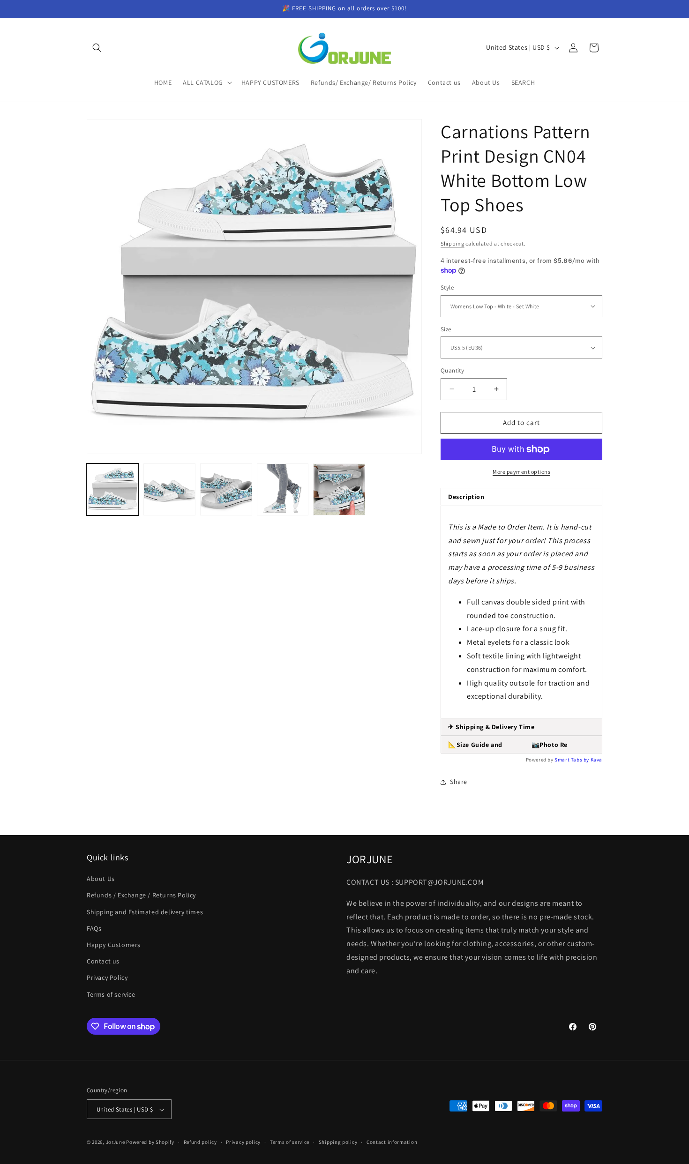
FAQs (94, 928)
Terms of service (111, 994)
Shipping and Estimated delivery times (145, 912)
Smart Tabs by (572, 759)
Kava (596, 759)
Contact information (392, 1142)
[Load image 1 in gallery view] (113, 489)
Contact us (103, 961)
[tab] (521, 727)
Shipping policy (338, 1142)
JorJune (115, 1142)
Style (447, 287)
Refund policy (200, 1142)
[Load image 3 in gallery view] (226, 489)
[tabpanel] (521, 612)
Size (446, 329)
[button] (97, 47)
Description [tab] (466, 496)
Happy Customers (114, 944)
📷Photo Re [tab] (508, 744)
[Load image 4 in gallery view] (283, 489)
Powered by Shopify (150, 1142)
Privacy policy (243, 1142)
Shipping (452, 243)
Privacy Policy (107, 978)
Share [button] (458, 781)
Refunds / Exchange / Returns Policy (141, 895)
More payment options (521, 471)
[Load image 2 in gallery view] (169, 489)
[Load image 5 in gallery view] (339, 489)
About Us (101, 879)
